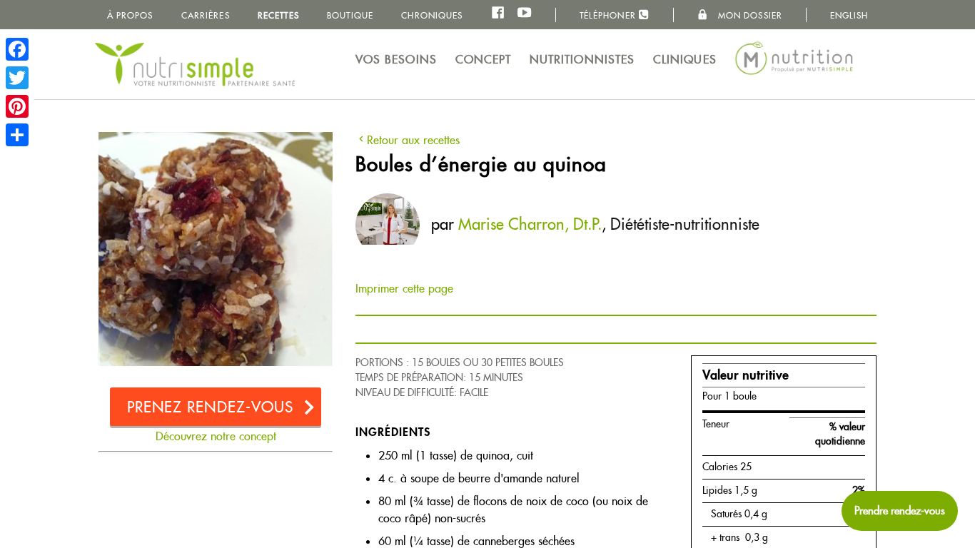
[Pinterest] (17, 106)
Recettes (278, 15)
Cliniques (685, 59)
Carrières (205, 15)
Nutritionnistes (582, 59)
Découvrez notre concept (216, 436)
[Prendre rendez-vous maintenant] (900, 511)
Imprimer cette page (404, 288)
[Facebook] (17, 49)
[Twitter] (17, 78)
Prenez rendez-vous (210, 407)
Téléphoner (609, 15)
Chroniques (432, 15)
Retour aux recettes (413, 140)
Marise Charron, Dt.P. (530, 224)
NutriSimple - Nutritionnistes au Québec (195, 64)
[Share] (17, 135)
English (849, 15)
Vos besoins (396, 59)
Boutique (350, 15)
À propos (130, 15)
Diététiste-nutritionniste (684, 224)
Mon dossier (748, 15)
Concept (483, 59)
